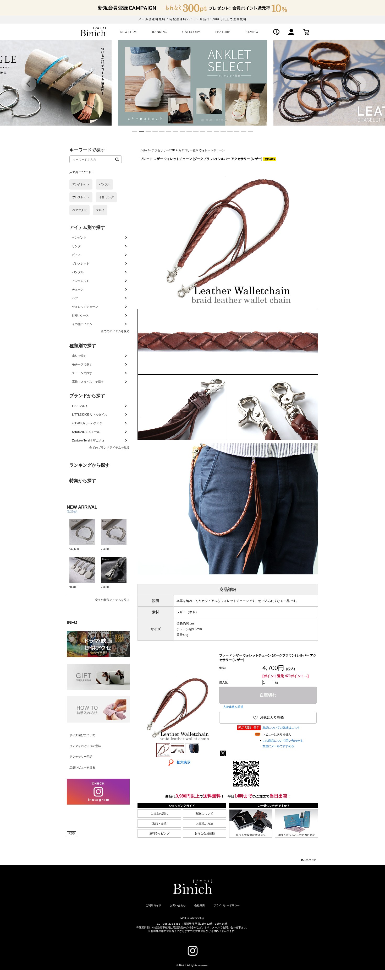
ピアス (76, 254)
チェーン (78, 289)
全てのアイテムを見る (115, 331)
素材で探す (79, 355)
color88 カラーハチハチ (87, 423)
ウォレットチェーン (85, 306)
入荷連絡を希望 (233, 706)
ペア (75, 298)
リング (76, 246)
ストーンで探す (82, 373)
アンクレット (80, 280)
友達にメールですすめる (278, 746)
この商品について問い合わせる (282, 740)
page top (310, 859)
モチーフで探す (82, 364)
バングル (78, 272)
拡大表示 (183, 762)
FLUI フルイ (80, 405)
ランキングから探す (89, 465)
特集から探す (82, 480)
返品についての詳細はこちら (281, 727)
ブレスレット (80, 263)
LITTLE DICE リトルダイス (89, 414)
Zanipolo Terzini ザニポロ (88, 440)
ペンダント (79, 237)
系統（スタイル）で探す (88, 381)
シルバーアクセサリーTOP (157, 150)
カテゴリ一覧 (187, 150)
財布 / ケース (80, 315)
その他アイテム (82, 324)
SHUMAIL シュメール (86, 431)
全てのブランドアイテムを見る (109, 447)
